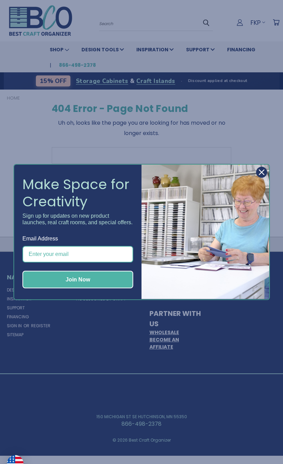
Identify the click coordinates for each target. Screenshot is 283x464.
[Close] (261, 172)
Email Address (40, 238)
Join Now (78, 279)
